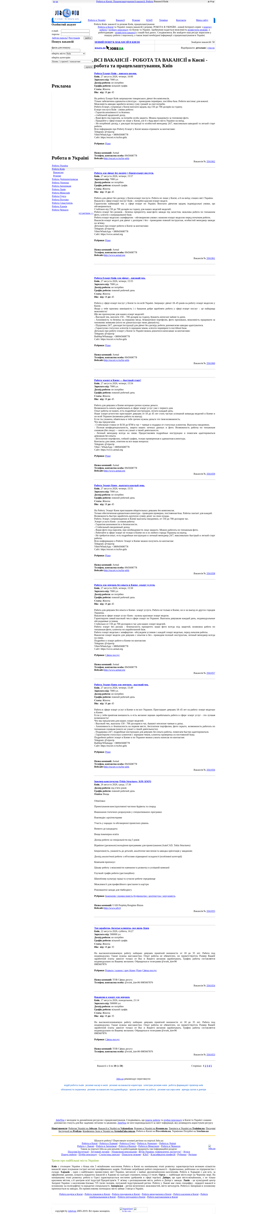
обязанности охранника (73, 1089)
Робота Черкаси (60, 209)
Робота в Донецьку (147, 1143)
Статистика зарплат (109, 1154)
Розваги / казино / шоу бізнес (120, 970)
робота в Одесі (91, 1177)
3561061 (210, 258)
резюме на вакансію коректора (125, 1085)
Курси (187, 1151)
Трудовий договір (100, 1151)
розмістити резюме (198, 29)
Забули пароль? (60, 38)
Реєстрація (74, 38)
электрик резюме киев (155, 1085)
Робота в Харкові (109, 1143)
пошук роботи (152, 1120)
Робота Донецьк (60, 182)
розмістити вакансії (125, 32)
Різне (108, 143)
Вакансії (120, 20)
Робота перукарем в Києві (131, 1197)
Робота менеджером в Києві (156, 1194)
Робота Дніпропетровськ (65, 179)
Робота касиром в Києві (186, 1194)
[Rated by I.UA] (140, 1211)
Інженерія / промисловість (119, 896)
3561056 (210, 770)
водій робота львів (74, 1085)
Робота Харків (59, 206)
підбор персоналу (173, 1120)
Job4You (60, 1120)
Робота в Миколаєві (148, 1146)
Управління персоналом (124, 1151)
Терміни (163, 20)
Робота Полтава (60, 199)
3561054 (210, 985)
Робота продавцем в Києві (126, 1194)
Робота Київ (58, 169)
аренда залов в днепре (194, 1089)
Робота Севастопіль (62, 203)
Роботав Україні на (82, 1128)
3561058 (210, 573)
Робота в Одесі (127, 1143)
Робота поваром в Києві (97, 1194)
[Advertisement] (159, 10)
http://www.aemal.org (114, 255)
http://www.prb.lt (112, 908)
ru (54, 1)
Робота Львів (59, 189)
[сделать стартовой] (209, 1)
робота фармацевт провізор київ (186, 1085)
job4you (72, 1211)
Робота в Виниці (127, 1146)
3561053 (210, 1054)
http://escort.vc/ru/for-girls (116, 158)
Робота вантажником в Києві (162, 1197)
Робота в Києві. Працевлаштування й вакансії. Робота (124, 1)
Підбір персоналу (88, 1154)
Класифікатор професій (163, 1154)
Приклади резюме (131, 1154)
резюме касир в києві (96, 1085)
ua (57, 1)
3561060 (210, 363)
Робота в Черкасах (170, 1146)
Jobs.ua (120, 1078)
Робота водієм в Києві (71, 1194)
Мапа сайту (202, 20)
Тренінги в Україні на (187, 1128)
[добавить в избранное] (211, 1)
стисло (211, 47)
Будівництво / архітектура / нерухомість (154, 896)
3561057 (210, 673)
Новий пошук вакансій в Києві (117, 42)
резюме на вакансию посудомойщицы (107, 1089)
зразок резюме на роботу (142, 1089)
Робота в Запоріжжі (106, 1146)
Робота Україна (60, 165)
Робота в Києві (106, 27)
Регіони (193, 1154)
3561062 (210, 161)
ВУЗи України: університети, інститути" (160, 1151)
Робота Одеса (59, 196)
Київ (97, 76)
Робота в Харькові (190, 1172)
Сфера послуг (112, 655)
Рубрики (181, 1154)
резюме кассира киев (169, 1089)
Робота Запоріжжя (61, 186)
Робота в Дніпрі (167, 1143)
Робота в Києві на (153, 1131)
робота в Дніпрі (162, 1180)
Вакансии (58, 172)
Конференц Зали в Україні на (109, 1131)
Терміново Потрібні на (190, 1131)
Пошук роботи (69, 1154)
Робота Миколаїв (61, 192)
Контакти (181, 20)
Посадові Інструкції (78, 1151)
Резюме (136, 20)
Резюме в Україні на (150, 1128)
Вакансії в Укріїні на (115, 1128)
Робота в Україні (96, 20)
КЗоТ (146, 1154)
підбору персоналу (119, 29)
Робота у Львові (85, 1146)
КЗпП (149, 20)
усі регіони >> (86, 213)
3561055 (210, 911)
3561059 (210, 474)
